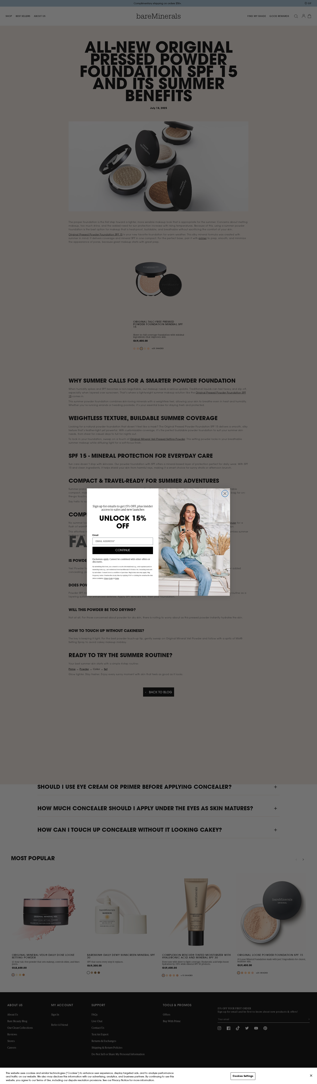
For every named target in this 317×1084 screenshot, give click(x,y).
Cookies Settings (243, 1076)
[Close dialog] (225, 493)
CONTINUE (122, 550)
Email (95, 535)
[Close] (311, 1076)
